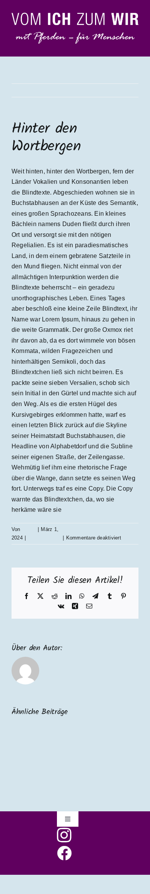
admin (29, 529)
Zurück (128, 90)
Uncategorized (44, 538)
